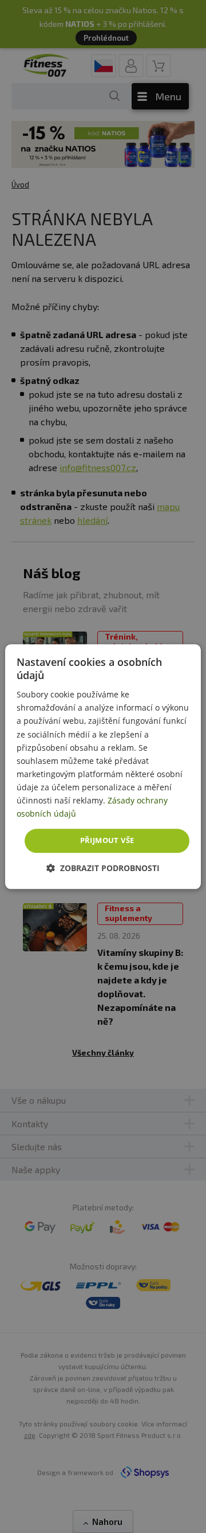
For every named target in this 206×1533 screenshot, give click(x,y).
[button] (103, 868)
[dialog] (103, 766)
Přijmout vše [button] (107, 841)
